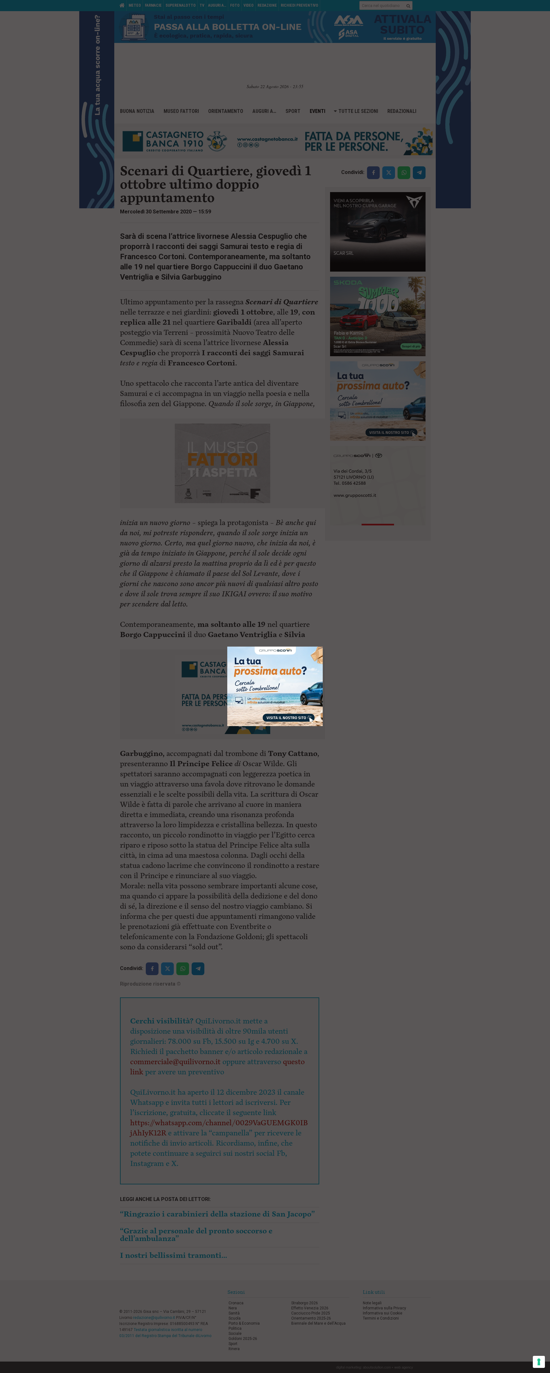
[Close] (323, 646)
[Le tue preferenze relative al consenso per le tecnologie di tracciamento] (539, 1362)
